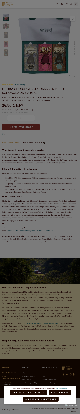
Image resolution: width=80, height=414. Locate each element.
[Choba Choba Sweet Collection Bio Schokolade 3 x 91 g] (45, 46)
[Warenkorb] (76, 4)
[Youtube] (67, 375)
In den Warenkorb (21, 127)
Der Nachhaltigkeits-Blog (29, 383)
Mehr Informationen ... (61, 388)
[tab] (11, 142)
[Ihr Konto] (71, 4)
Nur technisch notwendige (28, 393)
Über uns (44, 373)
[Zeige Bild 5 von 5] (74, 54)
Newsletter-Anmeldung (49, 379)
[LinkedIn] (74, 375)
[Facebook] (63, 375)
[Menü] (57, 4)
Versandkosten (62, 408)
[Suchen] (62, 4)
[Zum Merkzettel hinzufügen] (72, 18)
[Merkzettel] (67, 4)
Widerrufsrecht (26, 379)
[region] (40, 46)
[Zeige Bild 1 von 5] (74, 43)
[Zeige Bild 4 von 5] (74, 51)
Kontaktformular (7, 384)
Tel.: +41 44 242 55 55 (9, 372)
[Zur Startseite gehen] (7, 4)
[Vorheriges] (70, 76)
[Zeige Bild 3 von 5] (74, 49)
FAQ (23, 373)
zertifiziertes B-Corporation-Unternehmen (42, 323)
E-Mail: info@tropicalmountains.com (10, 377)
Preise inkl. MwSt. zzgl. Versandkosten (15, 112)
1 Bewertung (20, 84)
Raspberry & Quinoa (27, 231)
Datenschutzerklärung (48, 383)
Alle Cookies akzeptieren (40, 399)
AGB (43, 376)
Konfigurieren (60, 393)
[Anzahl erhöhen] (37, 118)
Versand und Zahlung (28, 376)
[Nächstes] (74, 76)
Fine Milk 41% (12, 231)
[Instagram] (71, 375)
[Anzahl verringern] (4, 118)
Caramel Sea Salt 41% (44, 231)
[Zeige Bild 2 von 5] (74, 46)
